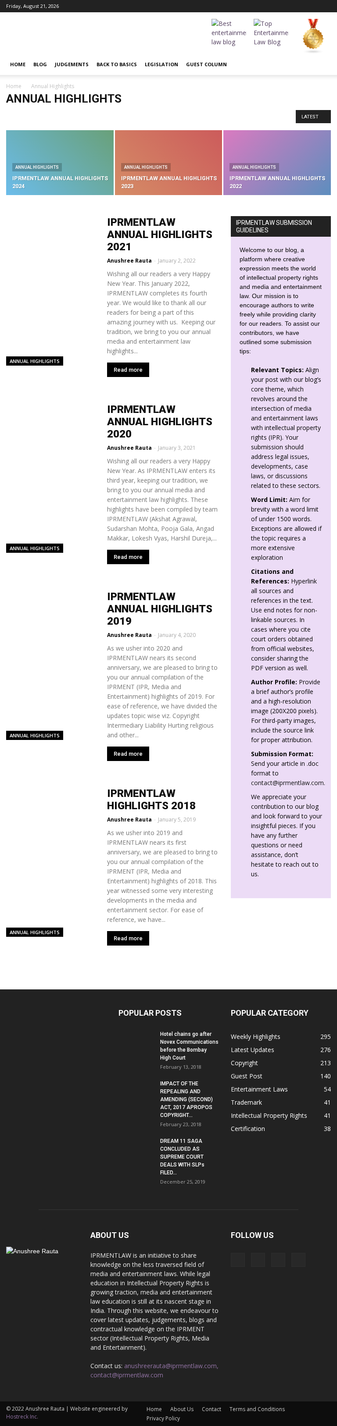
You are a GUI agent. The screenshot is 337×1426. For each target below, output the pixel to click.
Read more (128, 369)
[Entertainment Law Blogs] (313, 36)
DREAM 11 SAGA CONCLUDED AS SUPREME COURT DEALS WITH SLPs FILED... (182, 1157)
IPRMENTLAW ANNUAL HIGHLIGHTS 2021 (159, 234)
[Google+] (295, 6)
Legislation (161, 64)
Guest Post (246, 1076)
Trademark (246, 1102)
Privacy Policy (163, 1418)
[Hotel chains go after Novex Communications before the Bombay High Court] (136, 1042)
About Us (182, 1409)
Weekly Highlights (255, 1036)
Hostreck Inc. (22, 1416)
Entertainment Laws (259, 1089)
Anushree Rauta (129, 260)
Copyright (244, 1063)
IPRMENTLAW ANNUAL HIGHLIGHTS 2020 (159, 421)
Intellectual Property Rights (269, 1115)
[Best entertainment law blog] (229, 36)
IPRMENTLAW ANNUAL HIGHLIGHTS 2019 (159, 608)
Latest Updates (252, 1049)
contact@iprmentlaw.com (287, 783)
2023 (34, 116)
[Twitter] (324, 6)
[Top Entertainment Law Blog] (271, 36)
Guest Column (206, 64)
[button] (320, 64)
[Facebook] (280, 6)
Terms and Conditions (257, 1409)
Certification (248, 1128)
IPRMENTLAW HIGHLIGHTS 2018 (151, 799)
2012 (15, 116)
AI (151, 116)
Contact (211, 1409)
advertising (127, 116)
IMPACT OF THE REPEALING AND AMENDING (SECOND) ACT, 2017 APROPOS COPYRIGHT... (186, 1099)
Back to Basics (117, 64)
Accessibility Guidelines (76, 116)
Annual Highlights (182, 116)
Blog (40, 64)
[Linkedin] (309, 6)
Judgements (72, 64)
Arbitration (224, 116)
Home (17, 64)
